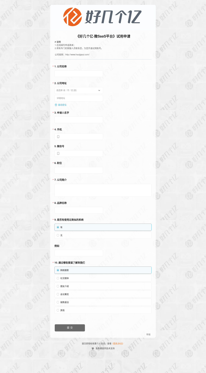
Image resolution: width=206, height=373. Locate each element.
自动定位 (62, 104)
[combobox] (77, 90)
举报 (148, 334)
